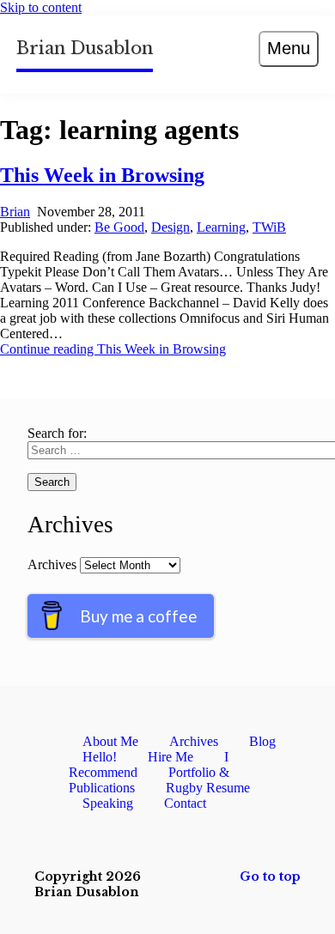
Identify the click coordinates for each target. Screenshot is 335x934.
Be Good (119, 227)
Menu (288, 48)
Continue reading (113, 349)
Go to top (270, 876)
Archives (51, 564)
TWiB (269, 227)
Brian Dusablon (84, 48)
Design (170, 227)
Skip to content (41, 7)
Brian (15, 211)
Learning (221, 227)
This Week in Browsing (102, 175)
